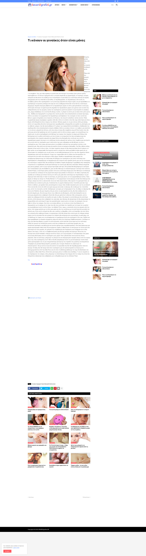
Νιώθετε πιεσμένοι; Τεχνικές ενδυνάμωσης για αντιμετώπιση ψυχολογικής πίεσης (59, 428)
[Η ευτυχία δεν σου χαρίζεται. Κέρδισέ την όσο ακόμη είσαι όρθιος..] (97, 195)
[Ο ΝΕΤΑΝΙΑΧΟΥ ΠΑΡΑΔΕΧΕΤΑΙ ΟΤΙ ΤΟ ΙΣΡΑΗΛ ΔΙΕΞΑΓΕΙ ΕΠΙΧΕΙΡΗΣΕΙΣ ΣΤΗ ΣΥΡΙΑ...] (97, 180)
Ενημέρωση (73, 5)
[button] (112, 5)
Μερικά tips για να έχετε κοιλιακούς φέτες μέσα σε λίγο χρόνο (110, 171)
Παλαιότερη (86, 497)
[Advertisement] (73, 22)
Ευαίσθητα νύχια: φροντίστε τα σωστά (58, 466)
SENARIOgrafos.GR (43, 529)
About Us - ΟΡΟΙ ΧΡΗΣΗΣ (38, 1)
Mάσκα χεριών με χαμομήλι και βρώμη (37, 445)
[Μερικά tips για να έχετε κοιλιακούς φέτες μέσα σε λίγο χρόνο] (97, 172)
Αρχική (57, 5)
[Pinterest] (55, 388)
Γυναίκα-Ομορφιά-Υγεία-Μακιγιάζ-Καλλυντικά (50, 36)
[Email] (58, 388)
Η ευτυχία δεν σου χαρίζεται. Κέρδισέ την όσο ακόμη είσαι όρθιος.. (109, 195)
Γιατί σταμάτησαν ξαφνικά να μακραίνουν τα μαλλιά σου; (36, 466)
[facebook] (115, 1)
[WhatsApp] (51, 388)
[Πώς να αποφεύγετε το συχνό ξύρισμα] (97, 119)
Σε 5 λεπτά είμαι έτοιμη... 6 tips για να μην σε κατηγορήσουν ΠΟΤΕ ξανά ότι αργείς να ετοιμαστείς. (58, 447)
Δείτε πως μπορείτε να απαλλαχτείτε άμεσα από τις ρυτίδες (79, 446)
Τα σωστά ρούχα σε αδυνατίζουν (59, 409)
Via (29, 260)
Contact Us (48, 1)
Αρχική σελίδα (32, 36)
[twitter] (117, 1)
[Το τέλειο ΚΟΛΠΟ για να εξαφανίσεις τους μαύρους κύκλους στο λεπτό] (97, 127)
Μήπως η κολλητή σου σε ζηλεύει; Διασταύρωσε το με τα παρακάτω (109, 96)
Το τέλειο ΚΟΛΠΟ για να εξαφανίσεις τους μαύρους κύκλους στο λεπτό (36, 428)
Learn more (16, 547)
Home (29, 1)
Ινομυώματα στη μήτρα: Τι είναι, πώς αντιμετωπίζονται (110, 164)
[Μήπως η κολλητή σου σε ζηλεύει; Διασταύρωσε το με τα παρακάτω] (97, 97)
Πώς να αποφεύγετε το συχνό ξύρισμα (80, 410)
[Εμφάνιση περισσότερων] (61, 388)
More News (84, 5)
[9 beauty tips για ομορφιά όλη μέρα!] (97, 104)
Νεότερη (31, 497)
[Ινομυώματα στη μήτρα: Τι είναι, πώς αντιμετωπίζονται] (97, 164)
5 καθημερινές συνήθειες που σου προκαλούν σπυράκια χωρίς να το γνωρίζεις (80, 428)
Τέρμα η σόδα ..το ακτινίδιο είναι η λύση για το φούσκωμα (80, 466)
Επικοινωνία (96, 5)
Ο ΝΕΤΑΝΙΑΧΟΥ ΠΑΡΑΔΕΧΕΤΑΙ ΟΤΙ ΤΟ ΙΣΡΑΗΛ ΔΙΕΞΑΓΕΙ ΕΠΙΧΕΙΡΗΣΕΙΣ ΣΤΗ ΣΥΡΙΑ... (110, 180)
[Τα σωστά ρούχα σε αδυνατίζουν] (97, 112)
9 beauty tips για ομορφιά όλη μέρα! (36, 410)
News (63, 5)
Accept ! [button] (7, 551)
